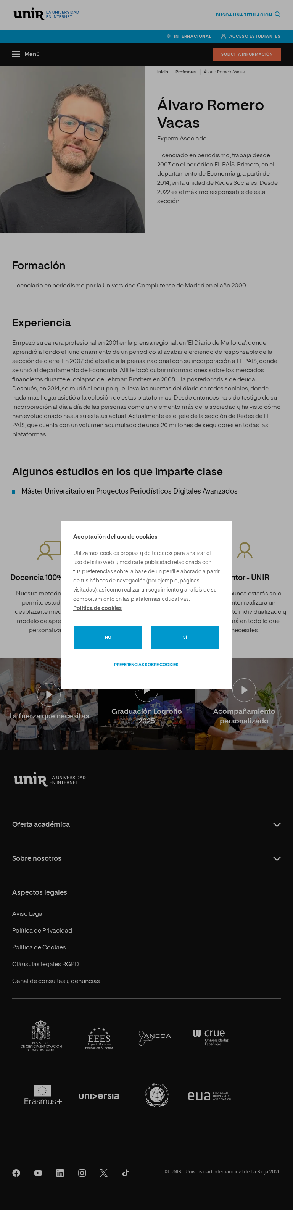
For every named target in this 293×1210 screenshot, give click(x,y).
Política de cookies (97, 608)
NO (108, 637)
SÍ (185, 637)
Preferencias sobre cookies (146, 665)
